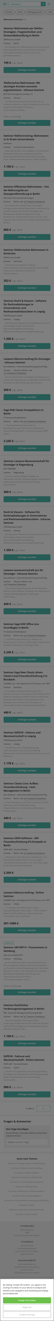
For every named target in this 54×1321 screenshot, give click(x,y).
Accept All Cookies (27, 1300)
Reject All (27, 1307)
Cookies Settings (27, 1314)
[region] (27, 1300)
